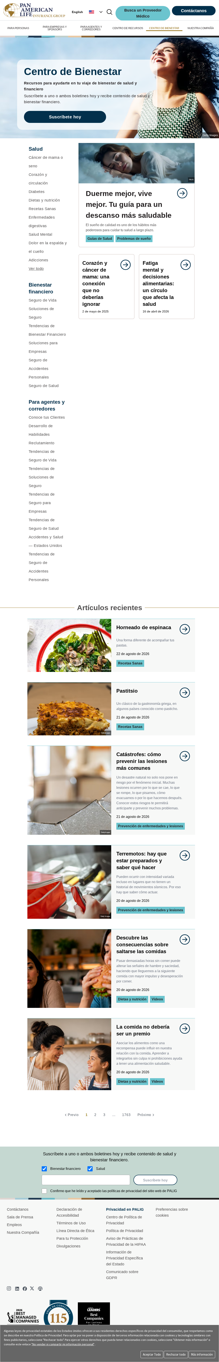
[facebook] (24, 1288)
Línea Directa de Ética (75, 1231)
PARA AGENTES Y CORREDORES (91, 28)
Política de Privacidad (124, 1231)
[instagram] (9, 1288)
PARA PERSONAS (18, 28)
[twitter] (32, 1288)
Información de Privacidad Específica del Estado (124, 1258)
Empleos (14, 1225)
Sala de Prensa (20, 1217)
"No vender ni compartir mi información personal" (62, 1344)
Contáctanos (194, 10)
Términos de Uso (71, 1223)
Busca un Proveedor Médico (143, 13)
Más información (202, 1354)
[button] (96, 12)
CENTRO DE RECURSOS (127, 28)
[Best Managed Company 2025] (24, 1321)
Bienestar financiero (65, 1169)
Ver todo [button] (36, 269)
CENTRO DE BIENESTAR (164, 28)
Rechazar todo (176, 1354)
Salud (100, 1169)
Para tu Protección (72, 1238)
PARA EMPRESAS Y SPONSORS (55, 28)
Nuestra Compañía (23, 1232)
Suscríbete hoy (65, 117)
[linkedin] (17, 1288)
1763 (126, 1115)
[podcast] (40, 1288)
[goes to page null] (180, 193)
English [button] (77, 12)
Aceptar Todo (152, 1354)
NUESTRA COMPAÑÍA (201, 28)
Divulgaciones (68, 1246)
